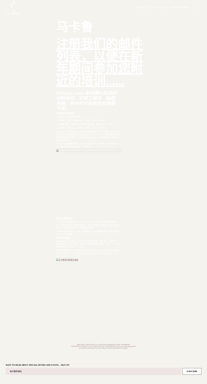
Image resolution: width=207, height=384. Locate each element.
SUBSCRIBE (191, 371)
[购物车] (199, 8)
